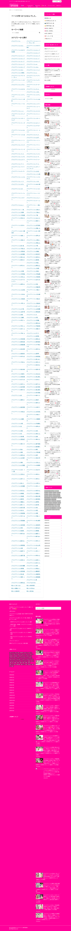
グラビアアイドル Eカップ (33, 53)
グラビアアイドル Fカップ (17, 55)
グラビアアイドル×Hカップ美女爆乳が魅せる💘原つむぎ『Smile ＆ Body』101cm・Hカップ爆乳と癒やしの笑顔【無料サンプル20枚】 (52, 346)
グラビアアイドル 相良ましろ (33, 475)
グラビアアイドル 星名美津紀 (18, 349)
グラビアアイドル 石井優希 (18, 486)
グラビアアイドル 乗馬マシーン (33, 221)
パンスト (58, 501)
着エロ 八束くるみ (16, 585)
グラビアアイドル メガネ (33, 181)
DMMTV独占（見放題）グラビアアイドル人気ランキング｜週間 (21, 625)
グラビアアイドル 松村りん (18, 384)
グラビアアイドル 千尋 (32, 245)
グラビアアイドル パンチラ (18, 156)
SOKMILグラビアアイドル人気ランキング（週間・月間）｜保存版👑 (21, 608)
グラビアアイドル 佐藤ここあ (18, 236)
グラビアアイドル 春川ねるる (18, 357)
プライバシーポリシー (14, 640)
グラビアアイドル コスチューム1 (18, 95)
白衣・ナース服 (53, 507)
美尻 (56, 509)
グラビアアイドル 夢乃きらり (18, 266)
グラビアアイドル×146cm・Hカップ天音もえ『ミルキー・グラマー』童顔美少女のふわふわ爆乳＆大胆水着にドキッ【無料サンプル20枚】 (53, 426)
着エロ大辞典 (47, 80)
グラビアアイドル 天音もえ (18, 276)
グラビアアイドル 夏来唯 (33, 259)
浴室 (50, 506)
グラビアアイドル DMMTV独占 (33, 46)
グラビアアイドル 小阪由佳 (33, 303)
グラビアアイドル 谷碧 (17, 548)
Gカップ (58, 492)
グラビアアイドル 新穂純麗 (18, 344)
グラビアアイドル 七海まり (33, 209)
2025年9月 (47, 548)
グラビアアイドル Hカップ (18, 58)
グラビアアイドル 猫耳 (32, 455)
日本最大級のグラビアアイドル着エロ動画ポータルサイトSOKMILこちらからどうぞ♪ (52, 71)
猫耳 (48, 507)
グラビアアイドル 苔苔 (17, 527)
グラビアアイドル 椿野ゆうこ (18, 400)
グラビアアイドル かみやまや (18, 89)
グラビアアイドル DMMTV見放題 (18, 50)
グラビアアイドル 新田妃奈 (18, 341)
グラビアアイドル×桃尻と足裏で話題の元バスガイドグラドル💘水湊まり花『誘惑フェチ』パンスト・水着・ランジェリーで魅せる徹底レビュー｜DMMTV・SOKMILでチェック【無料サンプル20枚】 (53, 323)
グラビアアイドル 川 (32, 314)
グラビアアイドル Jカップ (17, 61)
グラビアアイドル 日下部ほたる (33, 345)
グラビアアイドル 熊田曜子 (33, 446)
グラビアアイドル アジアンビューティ (33, 76)
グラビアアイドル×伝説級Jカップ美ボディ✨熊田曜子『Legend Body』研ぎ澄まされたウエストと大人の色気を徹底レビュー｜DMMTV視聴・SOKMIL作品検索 (53, 370)
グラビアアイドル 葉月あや (33, 527)
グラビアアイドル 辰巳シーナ (33, 551)
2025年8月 (47, 550)
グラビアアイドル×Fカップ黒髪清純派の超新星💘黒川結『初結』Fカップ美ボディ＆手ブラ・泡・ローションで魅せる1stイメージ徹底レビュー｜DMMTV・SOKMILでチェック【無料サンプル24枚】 (53, 285)
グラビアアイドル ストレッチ (33, 114)
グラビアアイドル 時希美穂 (33, 356)
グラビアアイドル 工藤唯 (17, 317)
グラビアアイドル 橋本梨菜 (18, 407)
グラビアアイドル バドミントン (33, 145)
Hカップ (46, 494)
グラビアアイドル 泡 (16, 426)
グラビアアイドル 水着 (17, 423)
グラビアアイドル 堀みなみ (18, 257)
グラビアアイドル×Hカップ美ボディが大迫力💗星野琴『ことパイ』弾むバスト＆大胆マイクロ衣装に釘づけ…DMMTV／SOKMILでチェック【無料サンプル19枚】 (53, 451)
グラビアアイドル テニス (33, 134)
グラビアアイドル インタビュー (18, 80)
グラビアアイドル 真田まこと (33, 479)
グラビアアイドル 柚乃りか (33, 384)
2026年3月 (47, 533)
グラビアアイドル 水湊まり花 (33, 415)
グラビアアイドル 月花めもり (18, 362)
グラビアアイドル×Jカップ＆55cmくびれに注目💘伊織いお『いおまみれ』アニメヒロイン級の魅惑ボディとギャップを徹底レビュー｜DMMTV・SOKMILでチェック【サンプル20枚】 (53, 165)
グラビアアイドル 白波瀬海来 (33, 466)
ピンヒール (55, 502)
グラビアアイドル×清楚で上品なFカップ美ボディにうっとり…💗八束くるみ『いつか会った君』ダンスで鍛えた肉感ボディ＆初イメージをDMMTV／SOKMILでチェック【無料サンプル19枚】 (53, 476)
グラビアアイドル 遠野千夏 (18, 555)
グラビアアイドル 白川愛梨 (18, 465)
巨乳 (55, 504)
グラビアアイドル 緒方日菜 (18, 507)
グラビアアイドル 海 (16, 433)
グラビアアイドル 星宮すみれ (33, 349)
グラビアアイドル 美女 (32, 507)
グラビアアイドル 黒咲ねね (18, 582)
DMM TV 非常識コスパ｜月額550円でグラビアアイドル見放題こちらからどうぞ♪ (52, 76)
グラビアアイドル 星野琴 (33, 353)
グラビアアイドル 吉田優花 (18, 254)
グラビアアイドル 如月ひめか (33, 280)
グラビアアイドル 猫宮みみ (18, 455)
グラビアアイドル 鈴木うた (33, 562)
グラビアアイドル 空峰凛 (17, 496)
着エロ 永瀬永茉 (15, 591)
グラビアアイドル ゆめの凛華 (33, 185)
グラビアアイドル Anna (17, 45)
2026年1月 (47, 538)
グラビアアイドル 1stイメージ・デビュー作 (34, 41)
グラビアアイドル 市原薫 (33, 320)
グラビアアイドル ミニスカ (18, 177)
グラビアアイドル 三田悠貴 (18, 215)
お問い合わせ (12, 611)
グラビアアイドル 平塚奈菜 (33, 326)
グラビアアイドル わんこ (17, 205)
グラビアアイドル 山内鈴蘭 (33, 309)
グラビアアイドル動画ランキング (52, 53)
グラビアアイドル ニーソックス (18, 141)
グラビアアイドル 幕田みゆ (33, 323)
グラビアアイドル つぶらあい (18, 135)
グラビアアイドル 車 (32, 548)
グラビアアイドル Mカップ (18, 67)
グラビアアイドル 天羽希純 (18, 274)
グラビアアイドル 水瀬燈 (17, 419)
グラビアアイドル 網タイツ (18, 504)
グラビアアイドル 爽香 (17, 452)
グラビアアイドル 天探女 (33, 271)
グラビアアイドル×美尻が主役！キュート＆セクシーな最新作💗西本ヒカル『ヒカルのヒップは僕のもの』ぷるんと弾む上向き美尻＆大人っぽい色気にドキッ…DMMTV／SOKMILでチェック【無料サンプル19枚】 (53, 463)
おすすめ (50, 495)
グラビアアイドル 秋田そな (33, 490)
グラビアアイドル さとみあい (33, 100)
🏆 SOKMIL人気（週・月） (29, 6)
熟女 (58, 506)
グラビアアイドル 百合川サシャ (33, 470)
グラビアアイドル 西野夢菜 (18, 545)
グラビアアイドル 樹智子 (33, 399)
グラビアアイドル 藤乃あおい (18, 534)
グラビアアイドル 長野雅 (17, 568)
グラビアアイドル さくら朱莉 (18, 100)
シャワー (59, 497)
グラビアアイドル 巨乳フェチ (18, 321)
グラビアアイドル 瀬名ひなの (33, 440)
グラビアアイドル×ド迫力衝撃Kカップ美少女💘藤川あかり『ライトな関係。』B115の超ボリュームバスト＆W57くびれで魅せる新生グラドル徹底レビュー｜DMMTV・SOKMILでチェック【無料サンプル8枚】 (53, 259)
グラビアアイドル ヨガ (17, 188)
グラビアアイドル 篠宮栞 (17, 499)
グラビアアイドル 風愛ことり (18, 577)
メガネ (46, 504)
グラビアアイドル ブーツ (17, 164)
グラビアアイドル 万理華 (17, 212)
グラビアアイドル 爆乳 (32, 449)
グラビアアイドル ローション (33, 201)
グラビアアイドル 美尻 (32, 510)
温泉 (56, 506)
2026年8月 (47, 520)
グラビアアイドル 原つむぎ (33, 248)
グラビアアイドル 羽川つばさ (18, 516)
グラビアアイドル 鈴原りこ (33, 560)
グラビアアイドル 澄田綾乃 (18, 439)
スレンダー (54, 501)
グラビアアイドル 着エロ (17, 483)
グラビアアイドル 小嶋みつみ (33, 290)
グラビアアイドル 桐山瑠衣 (33, 389)
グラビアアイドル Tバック (33, 70)
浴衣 (53, 506)
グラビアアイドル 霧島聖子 (33, 571)
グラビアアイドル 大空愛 (17, 271)
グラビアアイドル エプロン (18, 84)
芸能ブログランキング (49, 48)
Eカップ (50, 492)
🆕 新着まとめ (48, 18)
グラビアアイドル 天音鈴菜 (33, 276)
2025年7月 (47, 553)
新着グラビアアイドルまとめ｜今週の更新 (18, 643)
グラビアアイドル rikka (32, 67)
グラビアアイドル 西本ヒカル (33, 541)
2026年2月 (47, 535)
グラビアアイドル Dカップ (33, 50)
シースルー (54, 499)
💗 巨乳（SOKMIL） (49, 30)
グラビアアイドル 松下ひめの (18, 380)
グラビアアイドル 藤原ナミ (33, 533)
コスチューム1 (47, 497)
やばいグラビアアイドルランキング (52, 59)
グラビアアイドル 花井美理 (18, 525)
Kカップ (58, 494)
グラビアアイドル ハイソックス (33, 141)
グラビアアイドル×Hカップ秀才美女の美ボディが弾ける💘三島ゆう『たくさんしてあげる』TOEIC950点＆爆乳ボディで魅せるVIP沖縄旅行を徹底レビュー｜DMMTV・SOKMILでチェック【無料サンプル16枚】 (53, 206)
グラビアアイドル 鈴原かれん (18, 560)
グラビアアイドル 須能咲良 (33, 574)
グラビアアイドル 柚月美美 (33, 387)
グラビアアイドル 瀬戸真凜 (33, 443)
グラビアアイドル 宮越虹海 (33, 287)
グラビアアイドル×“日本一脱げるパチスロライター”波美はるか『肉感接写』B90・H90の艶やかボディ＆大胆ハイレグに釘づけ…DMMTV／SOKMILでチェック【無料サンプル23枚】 (53, 438)
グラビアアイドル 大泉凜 (33, 268)
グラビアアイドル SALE (17, 70)
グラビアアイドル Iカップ (33, 58)
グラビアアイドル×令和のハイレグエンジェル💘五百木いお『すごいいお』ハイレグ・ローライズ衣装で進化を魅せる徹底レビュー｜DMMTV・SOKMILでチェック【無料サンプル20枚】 (52, 298)
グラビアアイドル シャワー (33, 103)
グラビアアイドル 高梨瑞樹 (33, 577)
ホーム (11, 9)
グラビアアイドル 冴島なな (33, 242)
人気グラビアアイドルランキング (52, 56)
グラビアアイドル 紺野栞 (33, 502)
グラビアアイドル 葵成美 (17, 530)
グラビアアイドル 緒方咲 (33, 504)
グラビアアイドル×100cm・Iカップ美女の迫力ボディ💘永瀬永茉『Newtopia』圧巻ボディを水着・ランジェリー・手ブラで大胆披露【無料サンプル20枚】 (53, 404)
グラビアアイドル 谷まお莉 (33, 545)
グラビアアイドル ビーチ (33, 156)
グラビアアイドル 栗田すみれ (18, 390)
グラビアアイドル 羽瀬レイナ (33, 516)
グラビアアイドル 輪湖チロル (18, 551)
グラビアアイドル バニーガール (18, 150)
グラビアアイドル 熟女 (17, 449)
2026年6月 (47, 525)
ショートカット (48, 499)
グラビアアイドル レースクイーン (33, 194)
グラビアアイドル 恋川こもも (18, 329)
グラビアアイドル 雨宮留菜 (18, 571)
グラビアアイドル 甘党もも (33, 462)
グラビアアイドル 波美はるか (33, 427)
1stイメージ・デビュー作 (49, 490)
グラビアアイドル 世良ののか (18, 218)
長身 (45, 511)
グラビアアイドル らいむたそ (33, 189)
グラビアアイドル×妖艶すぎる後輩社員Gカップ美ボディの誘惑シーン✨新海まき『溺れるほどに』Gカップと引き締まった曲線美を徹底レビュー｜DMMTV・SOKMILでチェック (52, 358)
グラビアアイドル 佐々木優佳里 (18, 231)
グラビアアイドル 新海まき (33, 339)
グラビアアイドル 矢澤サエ (33, 483)
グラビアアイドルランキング (51, 51)
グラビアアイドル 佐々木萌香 (33, 231)
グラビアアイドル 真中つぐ (18, 478)
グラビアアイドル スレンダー (18, 123)
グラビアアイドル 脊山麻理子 (33, 521)
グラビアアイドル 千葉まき (18, 248)
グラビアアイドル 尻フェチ (33, 306)
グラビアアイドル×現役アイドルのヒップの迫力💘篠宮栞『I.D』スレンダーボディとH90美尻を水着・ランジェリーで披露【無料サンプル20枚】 (53, 393)
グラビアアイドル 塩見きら (33, 257)
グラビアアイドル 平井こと (18, 326)
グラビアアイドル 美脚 (32, 513)
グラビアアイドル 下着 (32, 215)
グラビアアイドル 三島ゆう (33, 212)
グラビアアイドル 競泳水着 (33, 496)
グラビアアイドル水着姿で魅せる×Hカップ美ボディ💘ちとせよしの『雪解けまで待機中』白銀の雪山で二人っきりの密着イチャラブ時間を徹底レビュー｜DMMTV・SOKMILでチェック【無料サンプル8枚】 (53, 272)
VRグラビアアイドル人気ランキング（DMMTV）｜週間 (21, 629)
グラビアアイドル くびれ (33, 92)
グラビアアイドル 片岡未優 (33, 452)
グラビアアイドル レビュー (33, 197)
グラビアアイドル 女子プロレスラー (18, 280)
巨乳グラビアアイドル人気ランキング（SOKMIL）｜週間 (21, 637)
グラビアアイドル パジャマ (18, 144)
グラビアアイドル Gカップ (33, 55)
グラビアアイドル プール (33, 164)
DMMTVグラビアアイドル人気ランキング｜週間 (21, 621)
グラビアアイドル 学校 (32, 284)
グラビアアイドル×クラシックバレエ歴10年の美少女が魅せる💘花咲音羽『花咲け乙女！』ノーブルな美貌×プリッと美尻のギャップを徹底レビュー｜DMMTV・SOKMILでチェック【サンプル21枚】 (52, 152)
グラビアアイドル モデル (17, 184)
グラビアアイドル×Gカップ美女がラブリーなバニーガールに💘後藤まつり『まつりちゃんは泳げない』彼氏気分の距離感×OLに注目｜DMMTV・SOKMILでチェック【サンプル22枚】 (53, 126)
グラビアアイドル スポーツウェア (18, 119)
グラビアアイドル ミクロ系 (33, 174)
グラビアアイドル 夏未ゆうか (18, 260)
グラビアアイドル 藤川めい (18, 540)
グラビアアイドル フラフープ (18, 167)
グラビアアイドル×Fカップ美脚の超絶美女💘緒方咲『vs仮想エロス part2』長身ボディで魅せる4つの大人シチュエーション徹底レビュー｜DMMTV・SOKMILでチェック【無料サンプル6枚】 (52, 233)
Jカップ (54, 494)
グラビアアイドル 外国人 (33, 262)
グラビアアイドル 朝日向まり (33, 365)
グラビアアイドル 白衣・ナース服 (18, 470)
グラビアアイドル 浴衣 (32, 430)
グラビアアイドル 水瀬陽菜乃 (33, 419)
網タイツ (46, 509)
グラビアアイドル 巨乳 (32, 317)
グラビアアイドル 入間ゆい (33, 240)
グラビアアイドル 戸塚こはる (18, 334)
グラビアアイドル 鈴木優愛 (18, 565)
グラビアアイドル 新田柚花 (33, 341)
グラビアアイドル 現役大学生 (33, 458)
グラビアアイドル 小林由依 (18, 298)
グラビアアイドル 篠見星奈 (33, 499)
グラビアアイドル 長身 (32, 565)
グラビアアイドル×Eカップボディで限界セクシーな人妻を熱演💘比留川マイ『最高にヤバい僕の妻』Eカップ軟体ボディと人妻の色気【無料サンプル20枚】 (53, 335)
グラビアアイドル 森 (16, 395)
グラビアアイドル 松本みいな (33, 380)
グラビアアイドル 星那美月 (18, 353)
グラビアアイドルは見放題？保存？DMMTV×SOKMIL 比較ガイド (21, 614)
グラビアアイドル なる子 (33, 137)
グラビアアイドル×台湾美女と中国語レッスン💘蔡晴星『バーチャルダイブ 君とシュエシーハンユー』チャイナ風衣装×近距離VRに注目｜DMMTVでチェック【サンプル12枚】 (52, 113)
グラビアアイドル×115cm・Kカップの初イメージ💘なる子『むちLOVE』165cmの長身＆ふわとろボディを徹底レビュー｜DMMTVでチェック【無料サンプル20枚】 (52, 311)
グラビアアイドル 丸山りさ (33, 218)
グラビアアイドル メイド (17, 181)
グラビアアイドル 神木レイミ (33, 486)
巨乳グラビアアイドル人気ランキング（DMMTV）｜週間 (21, 633)
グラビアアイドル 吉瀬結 (33, 251)
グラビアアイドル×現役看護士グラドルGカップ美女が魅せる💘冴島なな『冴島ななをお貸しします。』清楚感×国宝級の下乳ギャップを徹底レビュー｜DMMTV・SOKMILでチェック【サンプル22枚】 (52, 139)
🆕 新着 (22, 5)
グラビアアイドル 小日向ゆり (18, 295)
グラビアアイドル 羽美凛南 (18, 520)
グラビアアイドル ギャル (33, 89)
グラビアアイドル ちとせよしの (18, 131)
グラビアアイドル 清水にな (33, 433)
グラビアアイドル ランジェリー (18, 194)
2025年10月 (47, 545)
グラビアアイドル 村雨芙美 (18, 376)
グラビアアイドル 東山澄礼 (33, 376)
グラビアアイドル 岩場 (17, 314)
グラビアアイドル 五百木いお (18, 226)
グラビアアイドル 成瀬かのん (33, 329)
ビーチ (50, 502)
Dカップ (46, 492)
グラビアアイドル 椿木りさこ (33, 396)
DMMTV (56, 490)
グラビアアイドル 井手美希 (33, 225)
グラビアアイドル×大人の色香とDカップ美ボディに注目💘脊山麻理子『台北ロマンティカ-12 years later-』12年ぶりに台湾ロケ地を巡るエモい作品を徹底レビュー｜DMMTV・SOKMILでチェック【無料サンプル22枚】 (52, 179)
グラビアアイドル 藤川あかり (33, 537)
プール (59, 502)
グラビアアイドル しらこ (17, 111)
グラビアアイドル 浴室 (17, 430)
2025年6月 (47, 556)
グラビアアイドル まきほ (33, 171)
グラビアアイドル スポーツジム (33, 119)
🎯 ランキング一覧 (51, 5)
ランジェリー (50, 504)
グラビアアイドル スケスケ (33, 111)
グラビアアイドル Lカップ (17, 64)
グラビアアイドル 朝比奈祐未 (18, 370)
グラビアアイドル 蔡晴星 (33, 530)
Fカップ (54, 492)
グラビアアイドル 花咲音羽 (33, 525)
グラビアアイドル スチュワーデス (18, 114)
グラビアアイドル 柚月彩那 (18, 387)
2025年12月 (47, 540)
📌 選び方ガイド (58, 5)
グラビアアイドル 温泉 (32, 436)
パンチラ (46, 502)
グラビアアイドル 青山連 (17, 574)
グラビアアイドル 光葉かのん (18, 240)
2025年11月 (47, 543)
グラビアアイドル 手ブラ (33, 333)
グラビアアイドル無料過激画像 (13, 5)
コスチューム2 (54, 497)
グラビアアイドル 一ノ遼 (17, 209)
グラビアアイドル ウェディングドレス (33, 80)
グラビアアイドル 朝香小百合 (33, 370)
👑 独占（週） (44, 5)
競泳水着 (59, 507)
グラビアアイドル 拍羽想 (33, 336)
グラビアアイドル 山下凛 (17, 309)
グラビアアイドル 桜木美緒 (33, 392)
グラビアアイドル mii (32, 64)
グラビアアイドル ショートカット (33, 107)
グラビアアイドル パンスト (33, 153)
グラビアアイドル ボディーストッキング (33, 167)
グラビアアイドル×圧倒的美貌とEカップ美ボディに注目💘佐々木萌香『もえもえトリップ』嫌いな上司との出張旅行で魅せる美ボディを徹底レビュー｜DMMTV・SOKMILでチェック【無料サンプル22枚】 (52, 193)
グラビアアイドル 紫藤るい (18, 502)
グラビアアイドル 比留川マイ (33, 408)
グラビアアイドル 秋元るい (18, 490)
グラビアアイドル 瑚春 (17, 462)
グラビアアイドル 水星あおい (18, 412)
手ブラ (58, 504)
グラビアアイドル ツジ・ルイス (33, 131)
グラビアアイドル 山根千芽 (18, 311)
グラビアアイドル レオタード (18, 198)
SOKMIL (46, 495)
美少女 (53, 509)
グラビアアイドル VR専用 (17, 72)
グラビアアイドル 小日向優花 (33, 295)
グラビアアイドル (15, 41)
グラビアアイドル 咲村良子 (33, 254)
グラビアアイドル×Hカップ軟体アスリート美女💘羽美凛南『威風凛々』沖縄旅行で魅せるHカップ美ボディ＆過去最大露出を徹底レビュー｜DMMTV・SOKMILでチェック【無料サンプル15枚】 (53, 220)
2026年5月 (47, 527)
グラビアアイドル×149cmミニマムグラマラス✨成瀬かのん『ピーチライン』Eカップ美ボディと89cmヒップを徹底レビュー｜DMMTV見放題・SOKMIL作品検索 (52, 381)
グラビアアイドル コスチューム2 (33, 95)
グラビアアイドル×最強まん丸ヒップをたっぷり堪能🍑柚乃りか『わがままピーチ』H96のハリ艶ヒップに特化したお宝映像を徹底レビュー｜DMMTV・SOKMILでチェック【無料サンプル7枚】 (53, 246)
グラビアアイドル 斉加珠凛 (18, 339)
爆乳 (45, 507)
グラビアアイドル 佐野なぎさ (33, 236)
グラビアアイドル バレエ (17, 153)
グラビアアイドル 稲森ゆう (33, 493)
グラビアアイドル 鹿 (32, 579)
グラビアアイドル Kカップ (33, 61)
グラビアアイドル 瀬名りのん (18, 444)
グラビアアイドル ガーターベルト (33, 85)
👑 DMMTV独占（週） (50, 25)
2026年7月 (47, 522)
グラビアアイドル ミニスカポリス (33, 177)
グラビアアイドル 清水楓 (17, 436)
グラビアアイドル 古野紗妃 (18, 251)
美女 (50, 509)
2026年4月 (47, 530)
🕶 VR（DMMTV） (49, 33)
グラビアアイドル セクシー (33, 123)
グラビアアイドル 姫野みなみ (18, 284)
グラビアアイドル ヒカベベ (18, 159)
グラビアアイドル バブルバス (33, 150)
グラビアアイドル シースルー (18, 104)
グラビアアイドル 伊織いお (33, 228)
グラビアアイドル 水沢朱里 (33, 411)
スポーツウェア (48, 501)
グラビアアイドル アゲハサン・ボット (18, 76)
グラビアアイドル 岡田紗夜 (33, 311)
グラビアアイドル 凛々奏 (17, 245)
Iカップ (50, 494)
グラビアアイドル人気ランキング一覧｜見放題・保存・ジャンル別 (20, 618)
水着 (45, 506)
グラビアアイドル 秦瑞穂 (17, 493)
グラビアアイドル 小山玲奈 (18, 289)
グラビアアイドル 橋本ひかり (33, 403)
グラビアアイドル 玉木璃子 (18, 458)
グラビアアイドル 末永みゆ (33, 374)
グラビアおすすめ (31, 582)
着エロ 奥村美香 (31, 585)
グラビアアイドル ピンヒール (33, 160)
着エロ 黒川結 (30, 591)
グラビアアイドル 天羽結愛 (33, 274)
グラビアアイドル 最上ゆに (33, 359)
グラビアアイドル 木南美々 (18, 374)
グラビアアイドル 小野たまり (18, 304)
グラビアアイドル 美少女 (17, 510)
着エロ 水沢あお (31, 588)
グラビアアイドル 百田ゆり (18, 474)
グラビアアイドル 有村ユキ (33, 362)
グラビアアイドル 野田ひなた (33, 556)
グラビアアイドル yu (32, 72)
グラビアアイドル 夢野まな (33, 265)
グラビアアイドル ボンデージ (18, 172)
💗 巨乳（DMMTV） (49, 28)
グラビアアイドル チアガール (33, 126)
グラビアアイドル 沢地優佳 (33, 423)
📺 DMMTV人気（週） (37, 6)
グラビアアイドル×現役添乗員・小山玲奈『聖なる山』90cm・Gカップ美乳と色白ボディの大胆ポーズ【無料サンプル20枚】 (53, 415)
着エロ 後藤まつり (16, 588)
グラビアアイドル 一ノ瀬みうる (33, 205)
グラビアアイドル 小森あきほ (33, 299)
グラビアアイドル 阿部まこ (33, 568)
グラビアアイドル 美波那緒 (18, 513)
